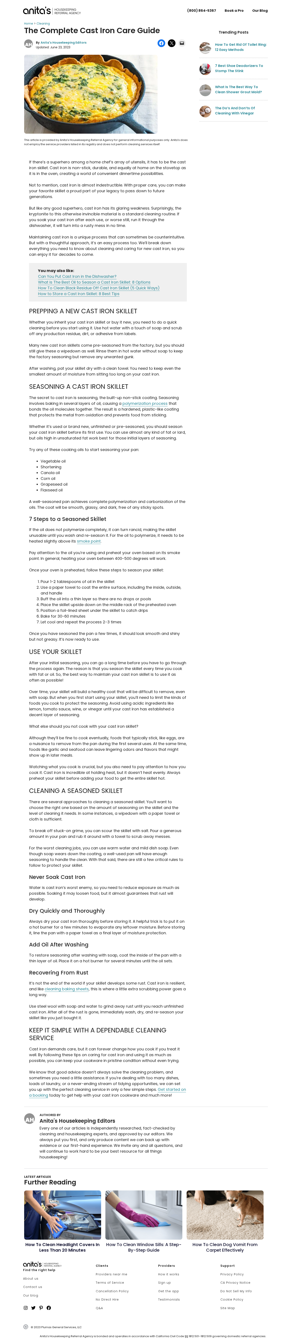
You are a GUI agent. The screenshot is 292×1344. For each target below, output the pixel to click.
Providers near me (111, 1274)
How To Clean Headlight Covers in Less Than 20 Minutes (62, 1247)
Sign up (164, 1282)
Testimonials (169, 1299)
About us (30, 1278)
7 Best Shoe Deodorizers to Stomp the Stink (239, 68)
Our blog (30, 1295)
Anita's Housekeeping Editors (64, 42)
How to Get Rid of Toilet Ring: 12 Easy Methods (241, 47)
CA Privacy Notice (235, 1282)
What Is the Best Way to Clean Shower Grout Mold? (238, 89)
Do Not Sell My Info (236, 1291)
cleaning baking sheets (67, 989)
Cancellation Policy (112, 1291)
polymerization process (145, 403)
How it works (168, 1274)
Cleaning (43, 23)
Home (28, 23)
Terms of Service (110, 1282)
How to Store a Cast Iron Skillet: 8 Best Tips (78, 293)
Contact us (32, 1287)
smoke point (89, 541)
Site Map (227, 1308)
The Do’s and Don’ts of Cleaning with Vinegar (235, 111)
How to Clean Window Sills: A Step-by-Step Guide (143, 1247)
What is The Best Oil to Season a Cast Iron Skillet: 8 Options (94, 282)
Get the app (168, 1291)
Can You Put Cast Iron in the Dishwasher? (77, 276)
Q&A (99, 1308)
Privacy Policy (232, 1274)
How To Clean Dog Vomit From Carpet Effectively (225, 1247)
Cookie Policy (231, 1299)
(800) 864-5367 (201, 10)
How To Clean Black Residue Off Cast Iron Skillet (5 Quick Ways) (99, 288)
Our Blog (260, 10)
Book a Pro (234, 10)
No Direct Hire (107, 1299)
